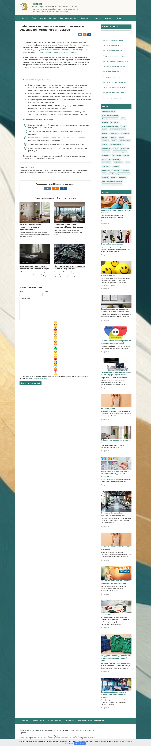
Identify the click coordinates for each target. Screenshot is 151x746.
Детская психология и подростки (116, 56)
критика (104, 137)
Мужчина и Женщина (48, 18)
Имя (22, 291)
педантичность (106, 148)
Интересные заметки (108, 111)
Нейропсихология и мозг (113, 45)
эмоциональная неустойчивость (112, 185)
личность (113, 137)
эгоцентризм (122, 177)
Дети (34, 18)
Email (46, 291)
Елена (22, 167)
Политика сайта (54, 721)
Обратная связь (38, 721)
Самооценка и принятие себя (115, 66)
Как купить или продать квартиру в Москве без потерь (68, 226)
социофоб (126, 170)
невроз (114, 141)
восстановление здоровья (110, 126)
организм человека (116, 144)
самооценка (105, 166)
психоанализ (106, 155)
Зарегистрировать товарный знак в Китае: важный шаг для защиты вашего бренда (115, 473)
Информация (105, 223)
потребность (106, 152)
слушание (116, 166)
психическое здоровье (120, 152)
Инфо (118, 18)
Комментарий (25, 299)
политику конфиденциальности (37, 378)
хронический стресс (124, 174)
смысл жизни (106, 170)
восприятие (114, 122)
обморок (104, 144)
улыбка (112, 174)
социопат (116, 170)
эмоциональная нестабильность (112, 181)
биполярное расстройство (110, 119)
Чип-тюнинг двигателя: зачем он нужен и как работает (69, 267)
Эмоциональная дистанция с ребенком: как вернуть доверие (34, 267)
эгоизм (113, 177)
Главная (25, 18)
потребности (125, 148)
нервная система (125, 141)
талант (104, 174)
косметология (125, 133)
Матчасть (108, 18)
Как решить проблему (68, 18)
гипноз (124, 126)
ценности (105, 177)
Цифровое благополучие (113, 77)
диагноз (104, 130)
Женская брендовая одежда (112, 244)
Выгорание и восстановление (115, 87)
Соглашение (69, 721)
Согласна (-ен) (80, 743)
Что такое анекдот (108, 275)
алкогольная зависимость (110, 115)
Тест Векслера (106, 615)
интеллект (114, 133)
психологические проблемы (110, 159)
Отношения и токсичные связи (115, 82)
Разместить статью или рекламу (91, 721)
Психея (37, 4)
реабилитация (118, 163)
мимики (121, 137)
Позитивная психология (113, 51)
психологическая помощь (121, 155)
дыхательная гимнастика (118, 130)
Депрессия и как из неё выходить (116, 61)
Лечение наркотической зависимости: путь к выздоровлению (31, 227)
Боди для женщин (108, 408)
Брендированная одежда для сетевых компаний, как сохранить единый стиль (116, 658)
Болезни (84, 18)
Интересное (96, 18)
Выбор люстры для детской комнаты (115, 440)
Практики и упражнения (113, 98)
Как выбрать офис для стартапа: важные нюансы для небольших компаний (113, 694)
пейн (116, 148)
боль (122, 119)
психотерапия (106, 163)
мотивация (105, 141)
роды (127, 163)
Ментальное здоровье (112, 72)
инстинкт (104, 133)
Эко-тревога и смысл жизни (114, 40)
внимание (105, 122)
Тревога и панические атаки (114, 93)
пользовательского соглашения (70, 738)
